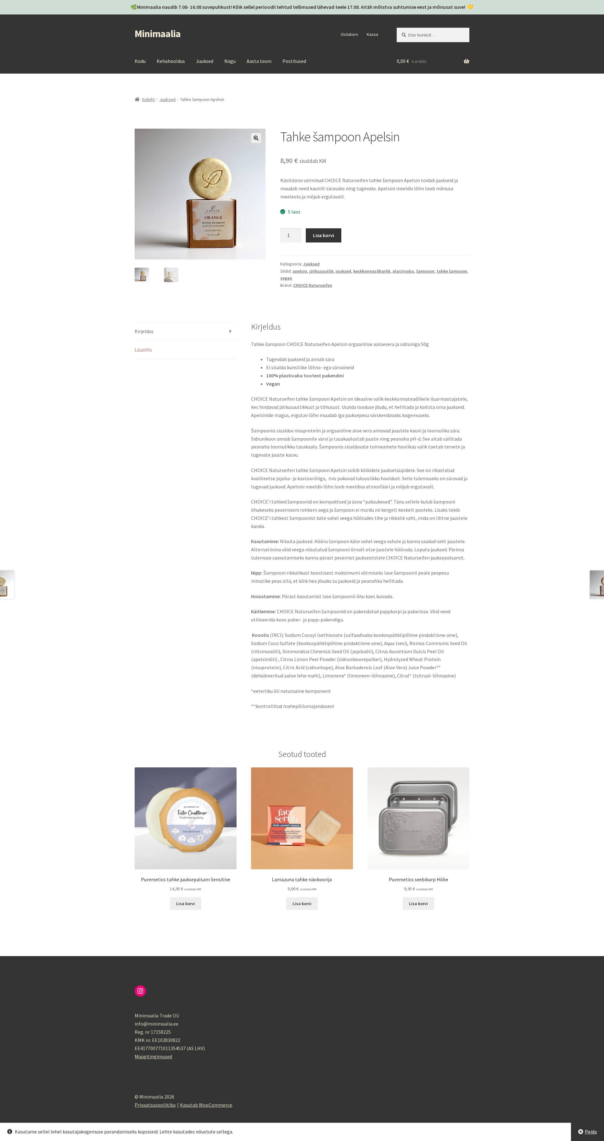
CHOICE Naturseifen (312, 285)
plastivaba (403, 271)
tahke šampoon (452, 271)
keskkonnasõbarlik (371, 271)
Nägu (230, 61)
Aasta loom (259, 61)
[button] (256, 138)
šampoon (425, 271)
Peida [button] (591, 1131)
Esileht (148, 99)
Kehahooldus (171, 61)
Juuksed (204, 61)
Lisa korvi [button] (185, 903)
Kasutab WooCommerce (206, 1105)
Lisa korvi (323, 235)
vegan (286, 278)
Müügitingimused (153, 1056)
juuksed (343, 271)
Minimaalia (158, 33)
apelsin (300, 271)
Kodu (140, 61)
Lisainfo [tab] (143, 350)
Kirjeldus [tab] (144, 331)
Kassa (372, 34)
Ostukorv (349, 34)
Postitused (294, 61)
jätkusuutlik (321, 271)
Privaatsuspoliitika (155, 1105)
